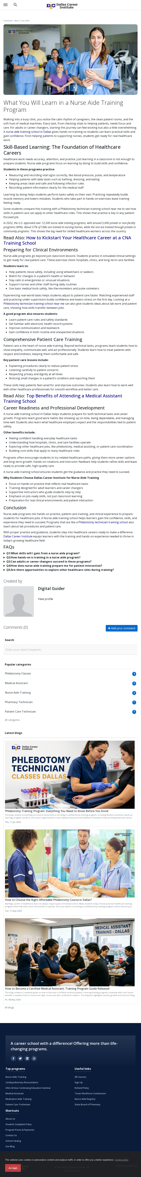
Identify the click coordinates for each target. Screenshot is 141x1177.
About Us (10, 1118)
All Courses (80, 1076)
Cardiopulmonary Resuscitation (22, 1082)
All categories (12, 720)
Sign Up (79, 1082)
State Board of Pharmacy (87, 1104)
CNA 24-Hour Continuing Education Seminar (28, 1087)
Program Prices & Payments (20, 1129)
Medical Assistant (15, 1093)
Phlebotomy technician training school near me (33, 303)
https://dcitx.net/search (15, 3)
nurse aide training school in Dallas (28, 132)
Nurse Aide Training (16, 1076)
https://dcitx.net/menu (7, 3)
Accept (13, 1168)
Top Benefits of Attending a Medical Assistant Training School (62, 398)
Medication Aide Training (18, 1098)
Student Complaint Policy (19, 1124)
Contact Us (11, 1135)
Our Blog (10, 1146)
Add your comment (122, 628)
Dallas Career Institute (17, 536)
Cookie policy (121, 1159)
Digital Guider (51, 588)
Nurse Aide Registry (85, 1098)
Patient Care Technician (18, 1104)
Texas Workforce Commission (90, 1093)
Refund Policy (82, 1087)
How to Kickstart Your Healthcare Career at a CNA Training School (67, 240)
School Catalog (13, 1140)
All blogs (9, 1007)
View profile (45, 599)
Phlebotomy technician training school (103, 522)
